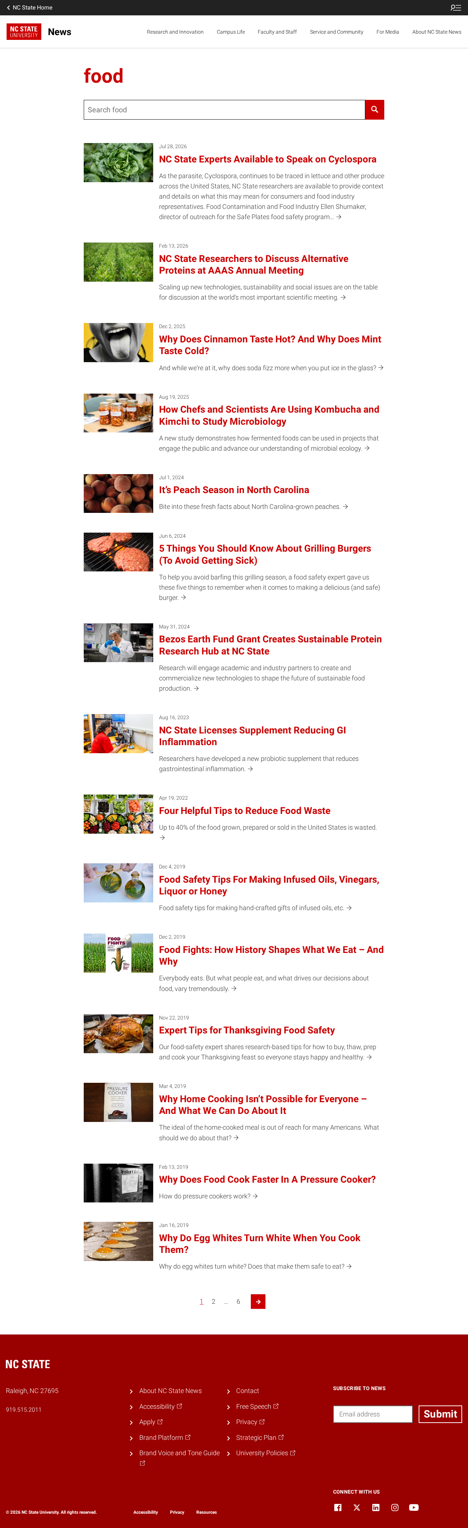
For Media (388, 32)
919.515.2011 (24, 1409)
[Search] (374, 110)
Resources (206, 1512)
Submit (440, 1414)
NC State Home (32, 7)
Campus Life (231, 32)
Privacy (177, 1512)
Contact (247, 1390)
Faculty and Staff (277, 32)
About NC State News (436, 32)
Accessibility (145, 1512)
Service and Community (336, 32)
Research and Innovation (175, 32)
